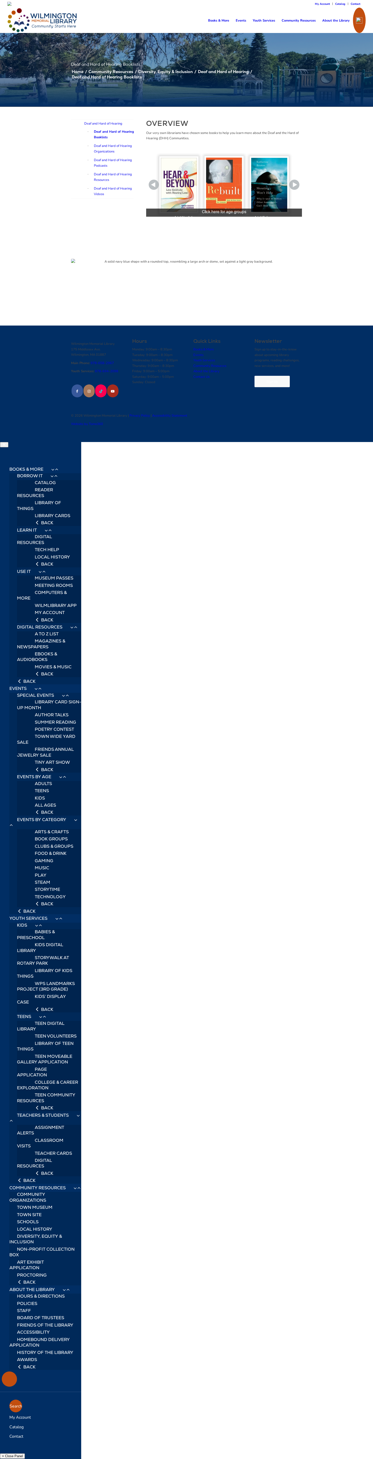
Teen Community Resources (46, 1097)
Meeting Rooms (54, 585)
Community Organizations (27, 1197)
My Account (322, 4)
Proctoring (32, 1275)
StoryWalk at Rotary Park (43, 960)
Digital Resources (34, 539)
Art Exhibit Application (26, 1264)
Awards (27, 1359)
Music (42, 868)
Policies (27, 1303)
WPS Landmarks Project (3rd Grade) (46, 986)
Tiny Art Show (52, 762)
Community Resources (209, 365)
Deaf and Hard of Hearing (103, 123)
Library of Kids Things (44, 973)
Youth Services (204, 360)
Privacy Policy (139, 415)
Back (46, 522)
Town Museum (35, 1207)
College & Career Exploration (47, 1085)
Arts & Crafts (52, 832)
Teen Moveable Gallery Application (44, 1059)
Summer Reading (55, 722)
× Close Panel (12, 1456)
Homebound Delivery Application (39, 1342)
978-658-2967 (102, 363)
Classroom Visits (40, 1143)
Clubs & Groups (54, 846)
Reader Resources (35, 492)
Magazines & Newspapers (41, 643)
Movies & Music (53, 667)
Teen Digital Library (40, 1026)
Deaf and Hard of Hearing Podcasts (113, 162)
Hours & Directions (41, 1296)
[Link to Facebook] (77, 390)
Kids (40, 798)
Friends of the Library (45, 1325)
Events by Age (34, 776)
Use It (24, 571)
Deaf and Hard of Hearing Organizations (113, 148)
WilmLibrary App (56, 605)
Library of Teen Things (45, 1046)
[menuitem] (322, 4)
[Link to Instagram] (89, 390)
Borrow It (30, 476)
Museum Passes (54, 578)
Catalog (340, 4)
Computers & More (42, 595)
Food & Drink (50, 853)
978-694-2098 (106, 371)
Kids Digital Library (40, 947)
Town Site (29, 1214)
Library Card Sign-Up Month (49, 704)
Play (40, 875)
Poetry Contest (54, 729)
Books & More (203, 349)
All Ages (45, 805)
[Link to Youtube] (112, 390)
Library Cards (52, 515)
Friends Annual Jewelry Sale (45, 752)
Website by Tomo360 (87, 423)
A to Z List (47, 634)
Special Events (35, 695)
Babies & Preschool (36, 934)
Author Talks (52, 715)
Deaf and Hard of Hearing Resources (113, 177)
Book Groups (51, 839)
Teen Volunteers (56, 1036)
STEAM (42, 882)
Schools (28, 1222)
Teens (42, 790)
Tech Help (47, 549)
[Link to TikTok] (101, 390)
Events (198, 354)
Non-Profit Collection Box (42, 1252)
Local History (52, 557)
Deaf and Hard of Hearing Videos (113, 191)
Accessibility (33, 1332)
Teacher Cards (53, 1153)
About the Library (206, 371)
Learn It (27, 530)
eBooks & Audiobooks (37, 656)
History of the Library (45, 1352)
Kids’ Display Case (41, 999)
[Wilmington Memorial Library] (42, 20)
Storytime (47, 889)
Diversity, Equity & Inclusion (35, 1239)
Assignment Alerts (40, 1130)
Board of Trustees (40, 1317)
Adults (43, 783)
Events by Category (41, 819)
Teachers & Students (43, 1115)
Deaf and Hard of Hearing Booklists (114, 134)
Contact (355, 4)
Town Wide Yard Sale (46, 739)
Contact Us (201, 376)
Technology (50, 897)
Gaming (44, 860)
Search (16, 1406)
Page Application (32, 1072)
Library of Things (39, 505)
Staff (24, 1310)
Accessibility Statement (169, 415)
